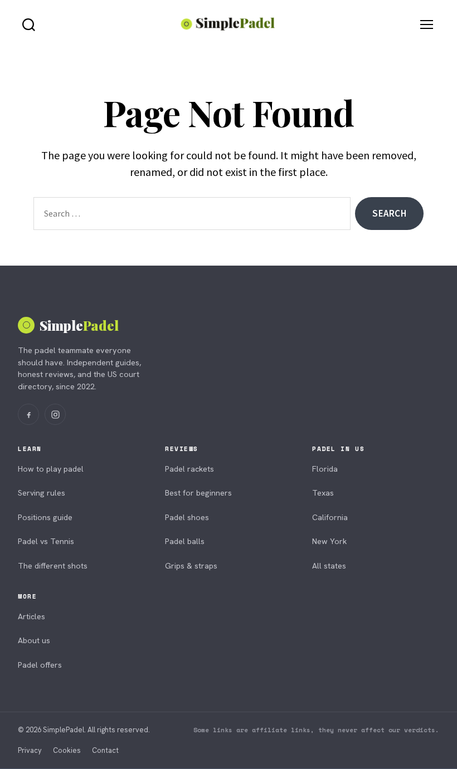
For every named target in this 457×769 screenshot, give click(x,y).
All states (329, 566)
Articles (31, 616)
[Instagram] (55, 414)
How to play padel (51, 469)
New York (329, 541)
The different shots (52, 566)
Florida (325, 469)
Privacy (30, 750)
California (330, 517)
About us (34, 640)
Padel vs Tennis (46, 541)
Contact (105, 750)
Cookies (67, 750)
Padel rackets (189, 469)
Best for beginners (198, 493)
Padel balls (185, 541)
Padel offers (40, 665)
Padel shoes (187, 517)
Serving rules (41, 493)
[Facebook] (28, 414)
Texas (323, 493)
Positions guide (45, 517)
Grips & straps (191, 566)
